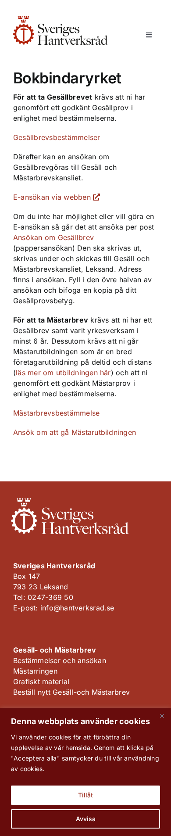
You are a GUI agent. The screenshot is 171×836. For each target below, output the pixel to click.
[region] (85, 772)
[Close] (162, 715)
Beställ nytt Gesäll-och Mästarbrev (71, 692)
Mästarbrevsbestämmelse (56, 413)
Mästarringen (35, 671)
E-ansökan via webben (53, 197)
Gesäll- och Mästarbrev (54, 650)
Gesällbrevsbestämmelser (56, 137)
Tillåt (85, 795)
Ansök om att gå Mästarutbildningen (74, 432)
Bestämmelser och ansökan (59, 660)
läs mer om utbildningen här (63, 372)
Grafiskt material (41, 681)
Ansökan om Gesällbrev (53, 237)
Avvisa (86, 818)
